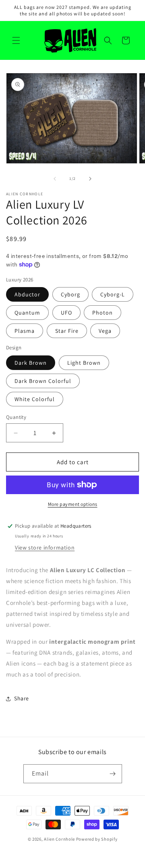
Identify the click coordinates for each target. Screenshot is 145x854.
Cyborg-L (112, 294)
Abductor (27, 294)
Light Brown (84, 362)
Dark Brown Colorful (42, 381)
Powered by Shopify (97, 839)
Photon (102, 312)
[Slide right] (90, 179)
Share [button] (21, 698)
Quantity (16, 417)
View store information (45, 547)
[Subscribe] (113, 773)
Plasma (24, 330)
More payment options (72, 504)
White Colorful (34, 399)
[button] (16, 40)
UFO (66, 312)
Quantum (27, 312)
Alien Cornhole (59, 839)
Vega (105, 330)
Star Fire (67, 330)
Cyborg (70, 294)
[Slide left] (55, 179)
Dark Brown (30, 362)
